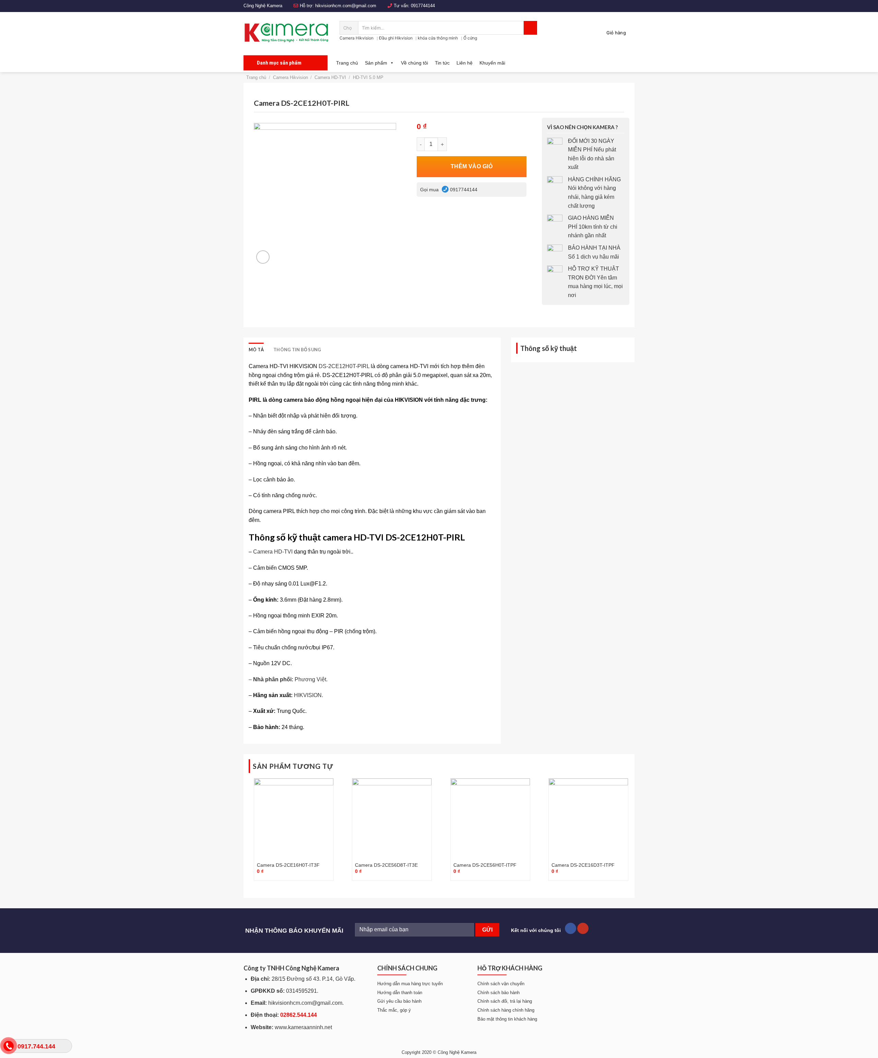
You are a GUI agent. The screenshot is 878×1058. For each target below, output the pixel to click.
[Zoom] (263, 257)
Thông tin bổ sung (297, 349)
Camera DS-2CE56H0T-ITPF (485, 865)
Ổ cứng (470, 38)
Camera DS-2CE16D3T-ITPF (583, 865)
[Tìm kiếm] (530, 28)
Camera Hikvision (356, 38)
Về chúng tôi (414, 63)
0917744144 (423, 5)
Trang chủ (347, 63)
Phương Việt (310, 679)
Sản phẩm (376, 63)
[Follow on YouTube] (583, 928)
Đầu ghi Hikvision (396, 38)
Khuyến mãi (492, 63)
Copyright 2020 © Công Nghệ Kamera (439, 1052)
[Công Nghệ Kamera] (286, 32)
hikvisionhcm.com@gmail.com (345, 5)
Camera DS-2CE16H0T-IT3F (288, 865)
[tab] (256, 349)
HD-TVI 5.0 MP (368, 77)
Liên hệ (464, 63)
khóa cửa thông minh (438, 38)
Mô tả (256, 349)
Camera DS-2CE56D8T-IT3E (386, 865)
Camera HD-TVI (330, 77)
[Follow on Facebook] (570, 928)
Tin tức (442, 63)
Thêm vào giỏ (472, 166)
